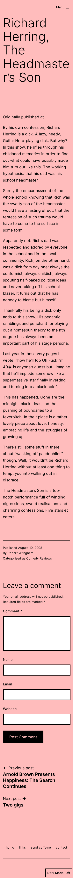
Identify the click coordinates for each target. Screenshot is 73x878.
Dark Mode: (55, 873)
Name (8, 660)
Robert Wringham (20, 553)
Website (10, 709)
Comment (12, 611)
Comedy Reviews (39, 558)
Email (7, 684)
